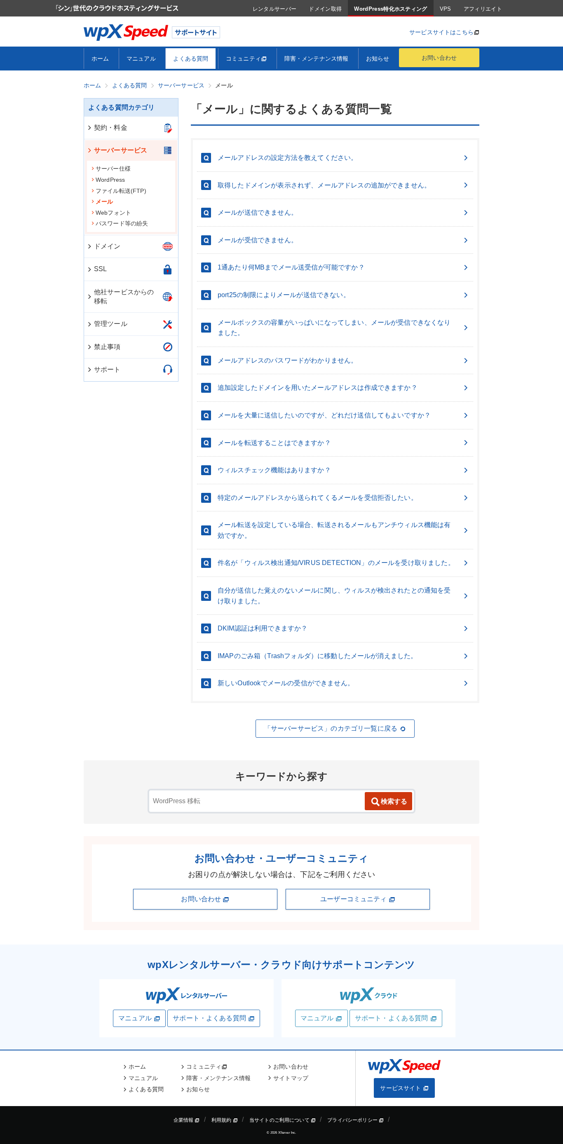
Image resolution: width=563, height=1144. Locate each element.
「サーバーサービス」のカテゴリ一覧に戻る (330, 728)
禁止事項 (107, 346)
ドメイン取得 (325, 9)
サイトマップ (290, 1078)
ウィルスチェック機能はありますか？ (274, 470)
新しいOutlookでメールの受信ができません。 (286, 683)
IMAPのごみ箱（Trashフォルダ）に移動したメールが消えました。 (317, 655)
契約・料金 (110, 127)
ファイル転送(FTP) (121, 191)
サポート (107, 369)
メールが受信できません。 (258, 240)
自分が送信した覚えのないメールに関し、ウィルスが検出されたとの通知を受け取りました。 (334, 596)
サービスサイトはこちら (441, 32)
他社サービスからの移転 (124, 296)
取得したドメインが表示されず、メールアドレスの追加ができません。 (324, 185)
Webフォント (113, 212)
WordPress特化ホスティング (390, 9)
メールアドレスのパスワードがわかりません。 (287, 360)
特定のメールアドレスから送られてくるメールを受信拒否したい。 (318, 497)
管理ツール (110, 323)
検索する (394, 801)
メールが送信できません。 (258, 212)
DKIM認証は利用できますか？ (262, 628)
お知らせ (377, 58)
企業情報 (184, 1120)
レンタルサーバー (275, 9)
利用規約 (222, 1120)
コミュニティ (243, 58)
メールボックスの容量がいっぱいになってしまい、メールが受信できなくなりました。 (334, 328)
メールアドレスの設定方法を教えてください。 (287, 157)
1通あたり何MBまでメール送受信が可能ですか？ (291, 267)
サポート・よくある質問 (209, 1018)
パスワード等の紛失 (122, 223)
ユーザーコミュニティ (354, 899)
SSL (100, 268)
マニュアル (141, 58)
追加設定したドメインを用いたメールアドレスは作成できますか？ (318, 387)
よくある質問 (190, 58)
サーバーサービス (120, 150)
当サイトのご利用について (280, 1120)
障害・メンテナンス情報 (316, 58)
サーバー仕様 (113, 168)
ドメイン (107, 246)
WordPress (110, 179)
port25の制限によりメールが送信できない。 (284, 294)
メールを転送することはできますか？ (274, 442)
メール (104, 201)
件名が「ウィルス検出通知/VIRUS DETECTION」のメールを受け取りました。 (336, 562)
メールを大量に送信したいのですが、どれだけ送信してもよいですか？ (324, 415)
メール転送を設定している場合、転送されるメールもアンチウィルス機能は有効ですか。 (334, 530)
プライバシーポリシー (353, 1120)
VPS (445, 9)
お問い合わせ (439, 57)
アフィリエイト (483, 9)
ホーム (100, 58)
